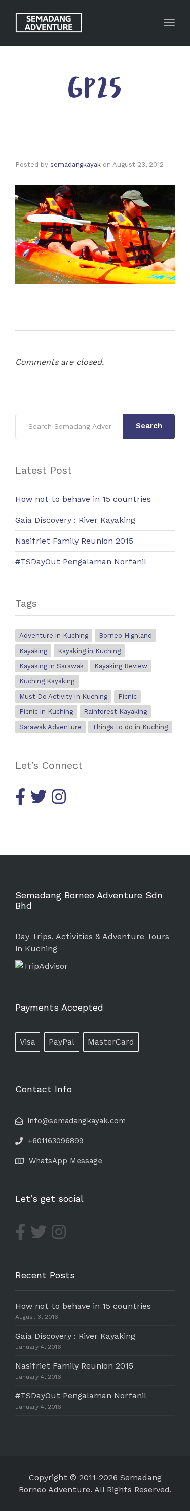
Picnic (127, 696)
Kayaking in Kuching (89, 651)
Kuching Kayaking (46, 681)
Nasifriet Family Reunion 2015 (74, 541)
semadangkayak (75, 164)
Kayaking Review (120, 666)
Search (149, 425)
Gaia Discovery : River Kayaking (75, 520)
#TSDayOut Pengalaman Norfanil (80, 561)
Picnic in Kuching (46, 711)
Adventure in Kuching (53, 635)
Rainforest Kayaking (115, 711)
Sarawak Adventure (50, 727)
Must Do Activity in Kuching (63, 696)
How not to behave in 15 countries (83, 499)
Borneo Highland (125, 635)
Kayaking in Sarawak (51, 666)
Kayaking (33, 651)
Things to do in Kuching (130, 727)
